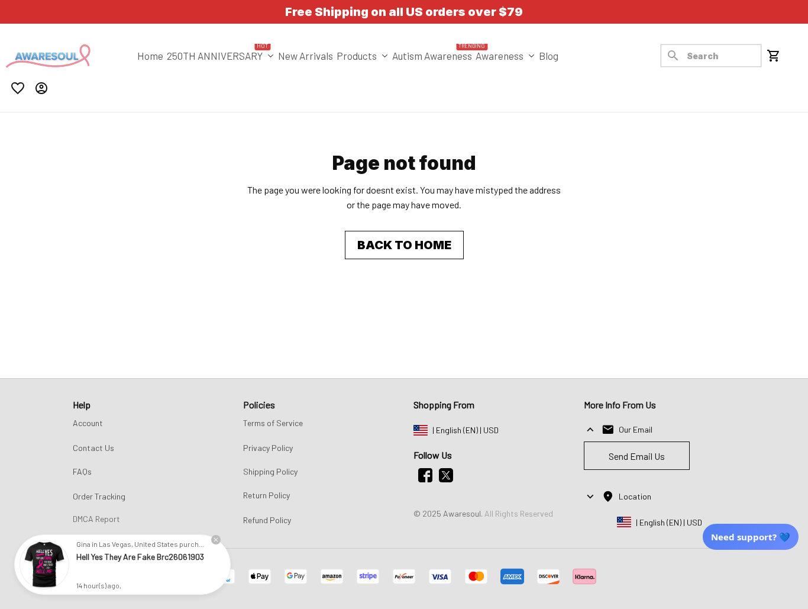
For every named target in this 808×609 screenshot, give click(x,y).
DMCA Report (96, 519)
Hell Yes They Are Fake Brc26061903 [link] (140, 557)
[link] (44, 564)
